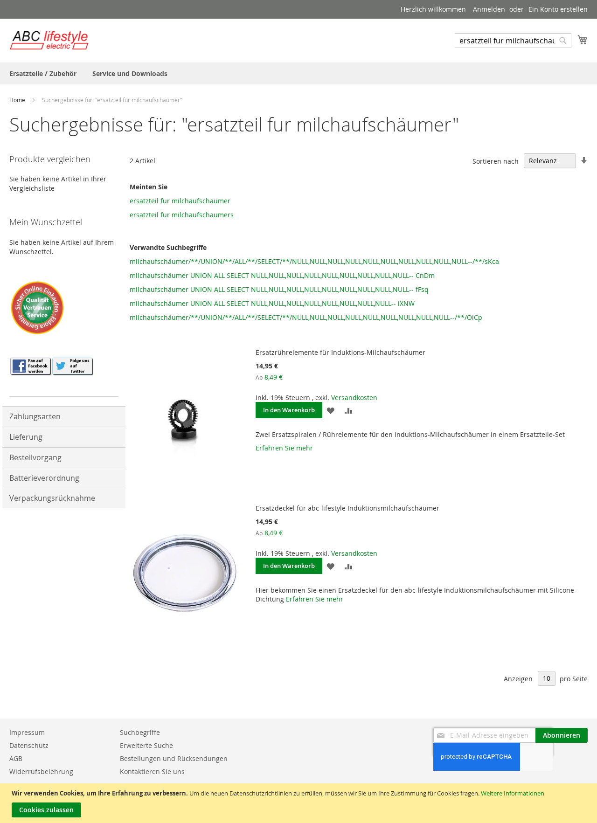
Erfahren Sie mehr (284, 447)
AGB (15, 758)
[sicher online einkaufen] (37, 333)
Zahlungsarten (35, 416)
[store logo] (49, 40)
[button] (330, 410)
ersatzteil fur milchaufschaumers (182, 214)
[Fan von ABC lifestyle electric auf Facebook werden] (30, 372)
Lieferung (25, 437)
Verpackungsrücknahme (52, 498)
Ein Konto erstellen (558, 9)
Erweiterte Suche (146, 745)
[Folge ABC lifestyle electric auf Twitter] (72, 372)
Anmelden (489, 9)
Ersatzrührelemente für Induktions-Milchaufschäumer (340, 352)
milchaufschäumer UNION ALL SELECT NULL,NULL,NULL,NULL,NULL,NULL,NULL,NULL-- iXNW (272, 303)
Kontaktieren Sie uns (152, 771)
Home (18, 100)
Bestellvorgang (35, 457)
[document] (300, 803)
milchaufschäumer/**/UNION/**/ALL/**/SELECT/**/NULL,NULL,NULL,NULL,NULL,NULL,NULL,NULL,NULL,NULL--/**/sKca (314, 261)
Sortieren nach (495, 160)
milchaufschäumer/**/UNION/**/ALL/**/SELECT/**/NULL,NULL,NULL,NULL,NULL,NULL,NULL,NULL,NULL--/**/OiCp (306, 317)
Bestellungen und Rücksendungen (174, 758)
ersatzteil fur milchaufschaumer (180, 200)
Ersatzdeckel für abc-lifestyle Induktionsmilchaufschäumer (347, 508)
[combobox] (513, 40)
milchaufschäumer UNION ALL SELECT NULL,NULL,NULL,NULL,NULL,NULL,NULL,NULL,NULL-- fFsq (279, 289)
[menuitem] (43, 73)
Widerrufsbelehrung (41, 771)
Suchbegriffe (140, 732)
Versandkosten (354, 397)
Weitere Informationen (512, 793)
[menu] (298, 73)
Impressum (27, 732)
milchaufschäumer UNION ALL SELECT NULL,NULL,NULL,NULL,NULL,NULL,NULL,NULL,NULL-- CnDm (282, 275)
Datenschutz (29, 745)
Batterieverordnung (44, 478)
